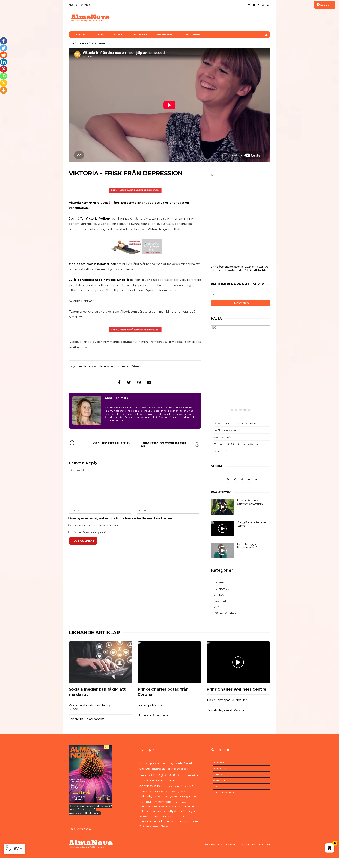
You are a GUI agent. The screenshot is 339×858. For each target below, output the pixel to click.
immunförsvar (182, 802)
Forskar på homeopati (152, 705)
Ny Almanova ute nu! (225, 430)
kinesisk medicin (184, 806)
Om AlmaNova (213, 844)
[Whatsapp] (3, 76)
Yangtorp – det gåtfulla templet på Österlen (236, 444)
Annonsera (247, 844)
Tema (99, 34)
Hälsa (224, 383)
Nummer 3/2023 (223, 451)
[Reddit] (3, 54)
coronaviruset (170, 786)
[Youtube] (263, 4)
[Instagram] (268, 4)
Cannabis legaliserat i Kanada (225, 710)
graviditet (174, 796)
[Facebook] (254, 4)
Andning (165, 763)
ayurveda (176, 763)
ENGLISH (73, 5)
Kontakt (264, 844)
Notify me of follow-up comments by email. (94, 525)
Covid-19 (187, 786)
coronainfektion (189, 775)
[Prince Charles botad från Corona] (169, 662)
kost (160, 811)
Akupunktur (152, 763)
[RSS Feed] (249, 4)
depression (106, 366)
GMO (165, 796)
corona (172, 774)
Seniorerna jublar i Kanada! (86, 719)
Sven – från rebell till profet (111, 442)
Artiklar (219, 594)
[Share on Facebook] (119, 382)
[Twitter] (258, 4)
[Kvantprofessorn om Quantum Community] (222, 507)
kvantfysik (170, 811)
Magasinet (140, 34)
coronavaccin (170, 780)
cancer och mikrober (162, 769)
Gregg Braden (188, 796)
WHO (141, 826)
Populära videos (225, 612)
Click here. (92, 813)
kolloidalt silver (147, 811)
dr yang (154, 791)
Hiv (155, 801)
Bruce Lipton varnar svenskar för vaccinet (235, 423)
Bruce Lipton (191, 763)
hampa (145, 801)
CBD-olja (157, 775)
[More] (3, 90)
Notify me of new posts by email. (88, 532)
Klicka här (260, 270)
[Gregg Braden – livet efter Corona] (222, 529)
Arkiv (217, 606)
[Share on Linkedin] (149, 382)
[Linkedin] (3, 62)
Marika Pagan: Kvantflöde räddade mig (163, 444)
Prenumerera (191, 34)
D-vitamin (144, 792)
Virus (195, 821)
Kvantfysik (220, 600)
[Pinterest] (3, 69)
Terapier (80, 34)
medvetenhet (148, 821)
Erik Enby (145, 796)
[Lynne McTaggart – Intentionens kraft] (222, 550)
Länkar (231, 844)
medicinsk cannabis (169, 816)
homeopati (122, 366)
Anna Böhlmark (116, 398)
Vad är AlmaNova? (80, 828)
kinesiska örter (166, 806)
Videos (118, 34)
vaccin (175, 821)
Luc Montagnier (187, 811)
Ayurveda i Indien (223, 437)
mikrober (163, 821)
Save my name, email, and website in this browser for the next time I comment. (122, 518)
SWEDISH (86, 5)
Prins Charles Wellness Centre (236, 689)
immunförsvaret (148, 806)
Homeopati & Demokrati (153, 715)
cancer (144, 768)
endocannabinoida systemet (172, 792)
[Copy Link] (3, 83)
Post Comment (83, 540)
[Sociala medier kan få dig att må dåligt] (100, 662)
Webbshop (164, 34)
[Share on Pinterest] (139, 382)
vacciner (185, 821)
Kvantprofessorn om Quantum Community (250, 502)
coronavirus (149, 786)
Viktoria (137, 366)
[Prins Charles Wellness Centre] (238, 662)
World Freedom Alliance (157, 826)
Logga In (326, 4)
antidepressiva (87, 366)
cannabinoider (181, 769)
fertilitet (157, 796)
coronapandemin (149, 780)
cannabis (144, 775)
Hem (71, 43)
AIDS (141, 763)
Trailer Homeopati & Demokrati (227, 700)
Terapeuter (221, 588)
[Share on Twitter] (129, 382)
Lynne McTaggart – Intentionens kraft (248, 546)
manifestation (145, 816)
